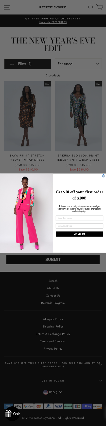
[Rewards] (12, 413)
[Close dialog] (103, 175)
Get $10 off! (79, 234)
